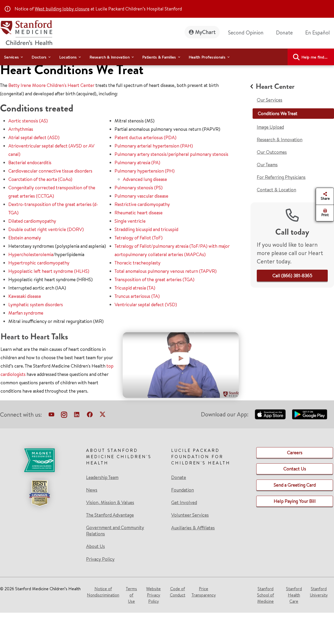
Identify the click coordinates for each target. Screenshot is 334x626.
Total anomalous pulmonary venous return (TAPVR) (166, 271)
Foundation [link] (182, 490)
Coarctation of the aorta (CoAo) (40, 179)
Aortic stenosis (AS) (28, 120)
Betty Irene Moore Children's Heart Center (51, 85)
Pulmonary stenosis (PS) (139, 187)
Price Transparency (204, 592)
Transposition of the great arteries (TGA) (154, 279)
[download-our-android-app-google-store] (309, 414)
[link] (319, 32)
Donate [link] (284, 32)
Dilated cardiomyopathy (32, 221)
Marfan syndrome (25, 313)
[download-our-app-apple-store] (270, 414)
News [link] (91, 490)
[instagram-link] (64, 415)
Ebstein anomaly (24, 237)
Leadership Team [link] (102, 477)
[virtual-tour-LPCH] (51, 415)
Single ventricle (130, 221)
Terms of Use (131, 595)
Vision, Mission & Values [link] (110, 502)
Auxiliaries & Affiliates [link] (193, 527)
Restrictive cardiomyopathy (142, 204)
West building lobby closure (62, 8)
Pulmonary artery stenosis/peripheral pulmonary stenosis (171, 154)
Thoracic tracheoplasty (137, 262)
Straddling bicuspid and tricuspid (146, 229)
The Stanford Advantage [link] (110, 515)
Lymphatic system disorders (35, 304)
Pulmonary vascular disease (141, 196)
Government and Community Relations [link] (115, 530)
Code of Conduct (177, 592)
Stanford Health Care (294, 595)
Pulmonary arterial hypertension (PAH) (154, 146)
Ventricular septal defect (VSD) (146, 304)
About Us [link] (95, 546)
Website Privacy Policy (153, 595)
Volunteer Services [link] (190, 515)
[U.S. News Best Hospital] (39, 493)
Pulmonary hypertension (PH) (145, 171)
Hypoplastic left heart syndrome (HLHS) (48, 271)
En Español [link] (317, 32)
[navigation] (167, 57)
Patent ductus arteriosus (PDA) (145, 137)
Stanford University (319, 592)
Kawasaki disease (24, 296)
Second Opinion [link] (246, 32)
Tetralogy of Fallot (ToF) (139, 237)
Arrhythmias (20, 129)
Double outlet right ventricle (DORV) (46, 229)
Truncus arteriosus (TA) (137, 296)
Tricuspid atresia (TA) (135, 288)
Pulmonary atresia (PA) (137, 162)
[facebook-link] (89, 415)
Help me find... (314, 57)
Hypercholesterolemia (30, 254)
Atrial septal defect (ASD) (33, 137)
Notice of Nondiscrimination (103, 592)
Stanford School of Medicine (265, 595)
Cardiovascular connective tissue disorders (50, 171)
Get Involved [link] (184, 502)
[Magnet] (39, 460)
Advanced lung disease (145, 179)
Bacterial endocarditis (29, 162)
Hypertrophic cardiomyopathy (38, 262)
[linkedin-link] (76, 415)
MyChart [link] (205, 32)
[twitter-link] (102, 415)
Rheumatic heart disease (139, 212)
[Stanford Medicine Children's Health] (26, 32)
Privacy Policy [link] (100, 559)
